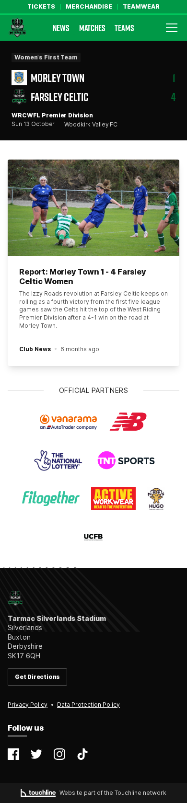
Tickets (41, 7)
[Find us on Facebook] (13, 754)
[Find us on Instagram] (59, 754)
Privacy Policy (27, 704)
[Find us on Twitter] (36, 754)
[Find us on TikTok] (82, 754)
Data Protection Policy (88, 704)
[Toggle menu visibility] (171, 28)
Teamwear (141, 7)
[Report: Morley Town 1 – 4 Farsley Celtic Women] (93, 208)
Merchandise (89, 7)
